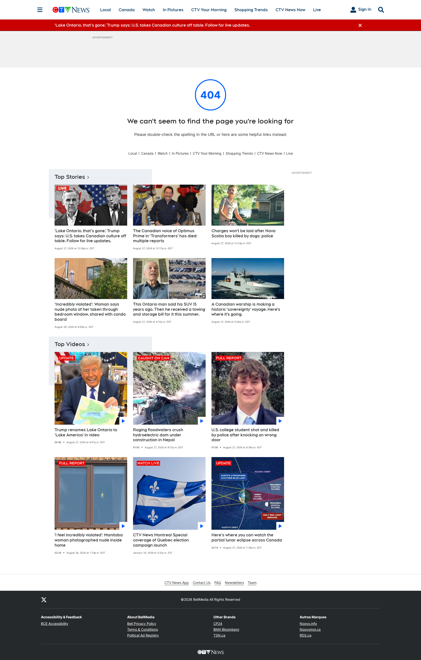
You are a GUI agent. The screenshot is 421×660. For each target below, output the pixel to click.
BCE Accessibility (54, 623)
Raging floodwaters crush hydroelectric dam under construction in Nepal (158, 435)
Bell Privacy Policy (141, 623)
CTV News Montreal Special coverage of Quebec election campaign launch (161, 540)
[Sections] (40, 10)
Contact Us (201, 582)
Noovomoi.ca (310, 629)
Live (317, 10)
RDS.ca (305, 635)
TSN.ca (219, 635)
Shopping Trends (251, 10)
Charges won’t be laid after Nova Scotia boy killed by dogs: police (243, 233)
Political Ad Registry (143, 635)
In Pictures (173, 10)
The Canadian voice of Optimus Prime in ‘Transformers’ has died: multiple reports (165, 236)
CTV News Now (290, 10)
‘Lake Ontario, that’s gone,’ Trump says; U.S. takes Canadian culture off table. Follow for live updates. (90, 236)
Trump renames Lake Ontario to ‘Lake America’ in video (86, 432)
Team (252, 582)
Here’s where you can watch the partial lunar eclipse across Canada (246, 537)
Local (105, 10)
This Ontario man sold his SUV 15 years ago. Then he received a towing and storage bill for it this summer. (169, 309)
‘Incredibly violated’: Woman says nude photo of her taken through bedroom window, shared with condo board (90, 312)
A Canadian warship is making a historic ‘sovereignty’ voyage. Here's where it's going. (245, 309)
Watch (149, 10)
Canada (127, 10)
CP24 (217, 623)
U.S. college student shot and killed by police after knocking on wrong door (245, 435)
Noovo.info (308, 623)
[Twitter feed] (44, 599)
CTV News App (176, 582)
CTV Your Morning (209, 10)
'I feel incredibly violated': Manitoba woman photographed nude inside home (89, 540)
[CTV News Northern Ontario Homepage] (71, 10)
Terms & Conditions (142, 629)
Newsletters (234, 582)
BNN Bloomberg (226, 629)
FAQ (217, 582)
